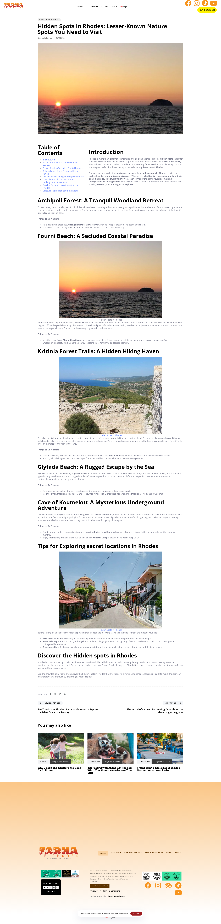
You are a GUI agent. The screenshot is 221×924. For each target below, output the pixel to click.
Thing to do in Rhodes (49, 20)
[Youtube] (213, 3)
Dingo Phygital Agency (116, 896)
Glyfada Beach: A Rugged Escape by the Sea (63, 176)
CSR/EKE (105, 7)
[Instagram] (197, 3)
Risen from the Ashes (133, 853)
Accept (136, 913)
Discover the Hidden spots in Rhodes (60, 190)
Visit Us (114, 7)
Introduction (49, 159)
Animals (80, 7)
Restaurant (94, 7)
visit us (169, 853)
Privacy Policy (95, 891)
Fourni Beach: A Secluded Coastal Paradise (63, 168)
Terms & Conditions (111, 891)
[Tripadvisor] (168, 885)
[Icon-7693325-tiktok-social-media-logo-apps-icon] (205, 3)
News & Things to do (154, 853)
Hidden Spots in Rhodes (110, 435)
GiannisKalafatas (45, 38)
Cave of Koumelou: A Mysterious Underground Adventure (58, 181)
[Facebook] (188, 3)
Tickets (178, 853)
